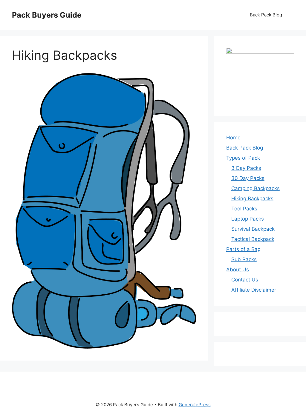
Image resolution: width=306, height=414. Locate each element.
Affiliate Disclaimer (253, 290)
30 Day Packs (247, 178)
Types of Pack (243, 158)
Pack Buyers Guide (47, 14)
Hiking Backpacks (252, 198)
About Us (237, 270)
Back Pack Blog (266, 15)
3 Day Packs (246, 168)
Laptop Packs (247, 219)
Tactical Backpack (252, 239)
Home (233, 138)
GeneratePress (195, 404)
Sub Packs (244, 259)
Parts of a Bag (243, 249)
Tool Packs (244, 209)
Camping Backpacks (255, 188)
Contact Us (244, 280)
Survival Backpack (253, 229)
